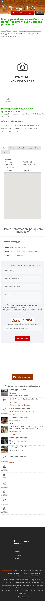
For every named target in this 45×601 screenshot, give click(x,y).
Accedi (39, 13)
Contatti (5, 152)
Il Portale (28, 2)
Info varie (21, 148)
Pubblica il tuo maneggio (22, 13)
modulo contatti (22, 593)
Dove (5, 148)
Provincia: (9, 162)
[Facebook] (2, 2)
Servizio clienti (39, 2)
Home (20, 2)
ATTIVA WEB (34, 576)
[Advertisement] (22, 45)
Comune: (8, 165)
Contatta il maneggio (24, 377)
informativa (6, 309)
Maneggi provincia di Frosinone (30, 31)
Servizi (12, 148)
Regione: (8, 159)
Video (30, 148)
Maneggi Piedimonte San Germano (13, 33)
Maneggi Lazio (12, 31)
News (37, 148)
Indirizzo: (8, 170)
